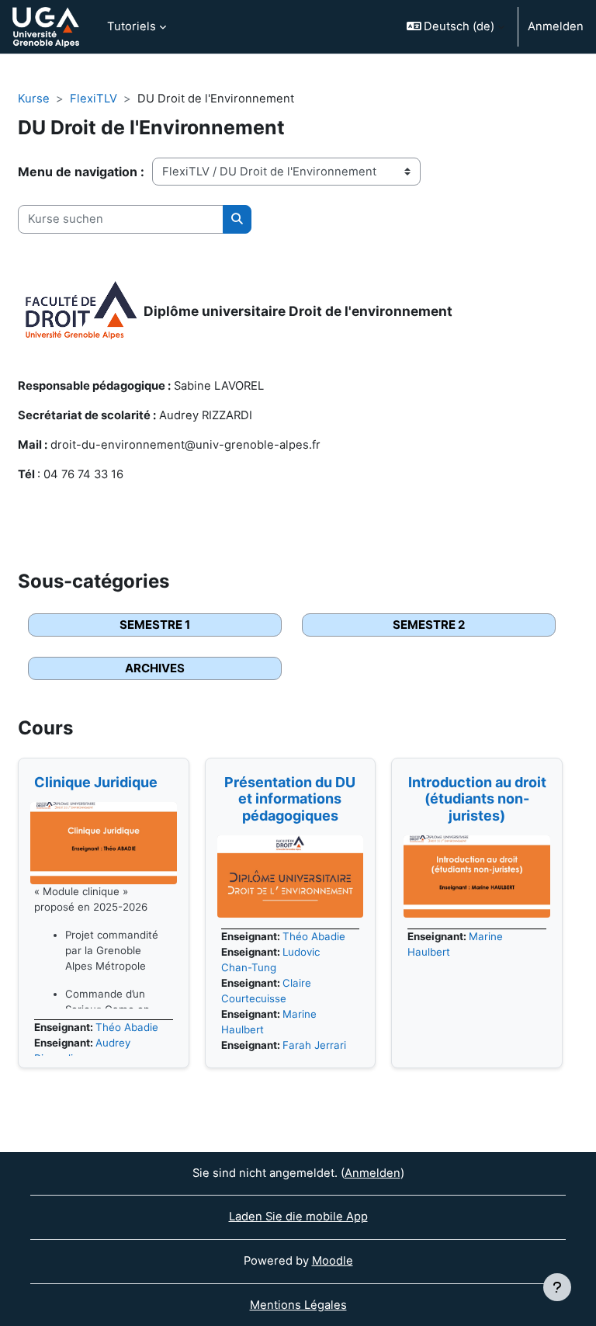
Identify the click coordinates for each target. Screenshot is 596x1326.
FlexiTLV (93, 99)
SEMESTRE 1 (155, 624)
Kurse (34, 99)
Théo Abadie (126, 1027)
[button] (456, 27)
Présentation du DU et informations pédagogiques (289, 799)
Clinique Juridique (96, 782)
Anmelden (556, 26)
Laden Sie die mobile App (298, 1217)
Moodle (332, 1261)
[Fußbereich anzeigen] (557, 1287)
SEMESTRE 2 (429, 624)
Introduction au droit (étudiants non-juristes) (477, 799)
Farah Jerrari (314, 1045)
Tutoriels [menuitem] (131, 26)
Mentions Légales (298, 1305)
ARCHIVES (155, 668)
